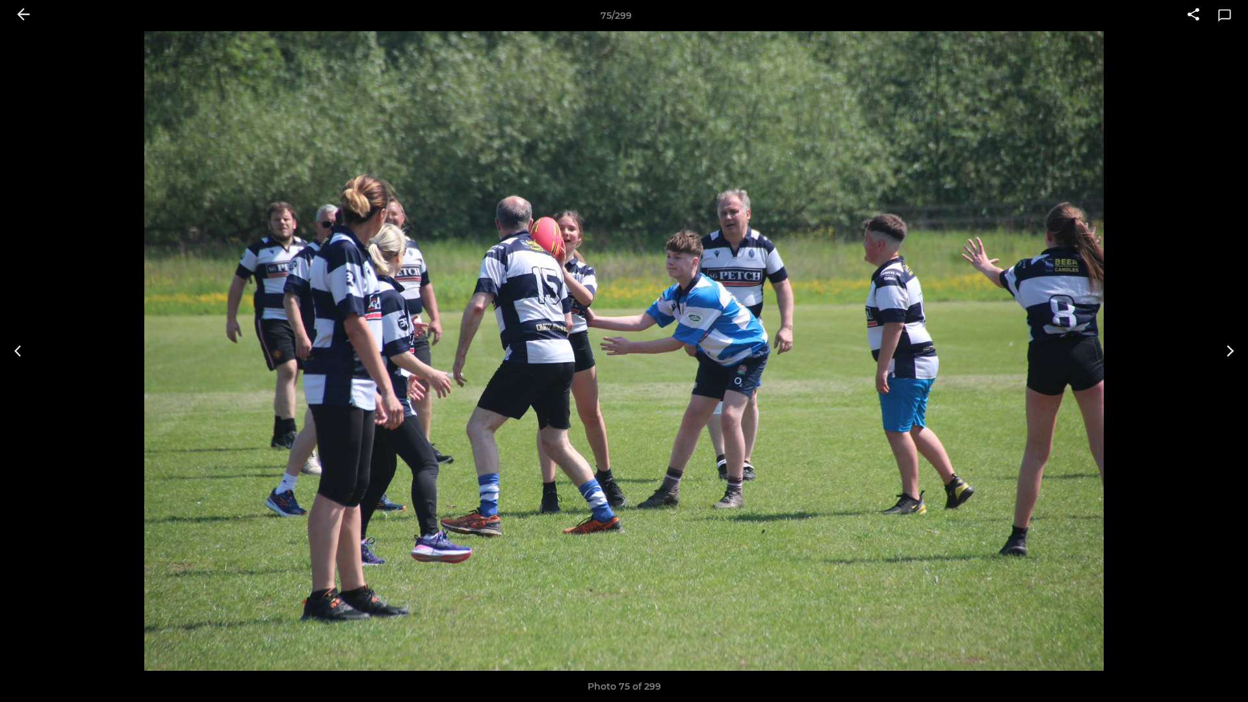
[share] (1193, 15)
